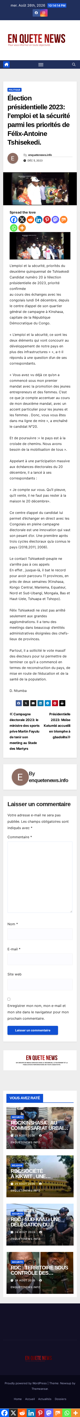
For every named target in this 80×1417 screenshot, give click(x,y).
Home (18, 1399)
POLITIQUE (14, 89)
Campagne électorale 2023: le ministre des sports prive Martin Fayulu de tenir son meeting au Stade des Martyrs (25, 731)
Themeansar (40, 1388)
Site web (14, 974)
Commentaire (19, 837)
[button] (74, 64)
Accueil (30, 1399)
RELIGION (17, 1165)
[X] (22, 219)
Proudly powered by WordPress (26, 1383)
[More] (22, 228)
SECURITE (17, 1117)
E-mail (13, 949)
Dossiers (60, 1399)
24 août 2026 (25, 1232)
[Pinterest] (47, 219)
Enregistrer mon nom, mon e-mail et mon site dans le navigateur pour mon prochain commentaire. (38, 1012)
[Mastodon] (55, 219)
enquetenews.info (40, 155)
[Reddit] (30, 219)
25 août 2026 (25, 1135)
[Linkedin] (38, 219)
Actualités (44, 1399)
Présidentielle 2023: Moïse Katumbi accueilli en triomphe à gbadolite (57, 725)
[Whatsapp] (13, 228)
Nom (12, 924)
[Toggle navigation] (41, 64)
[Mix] (63, 219)
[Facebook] (13, 219)
